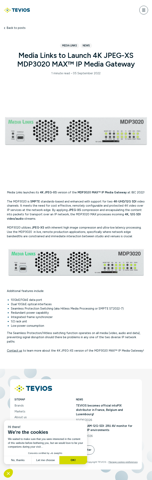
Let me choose (45, 460)
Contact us (14, 350)
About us (20, 417)
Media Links (69, 45)
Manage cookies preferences (123, 462)
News (86, 45)
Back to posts (16, 28)
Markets (19, 411)
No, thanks (18, 460)
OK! (73, 460)
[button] (8, 473)
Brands (19, 405)
